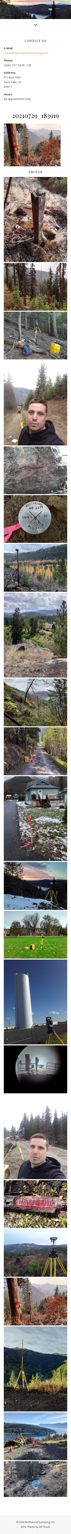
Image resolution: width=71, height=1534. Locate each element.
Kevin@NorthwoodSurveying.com (26, 53)
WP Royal (44, 1526)
